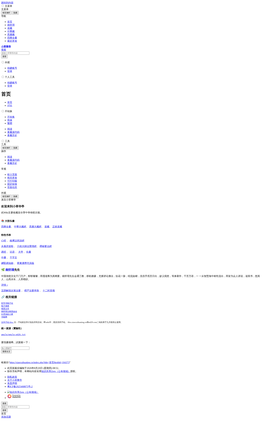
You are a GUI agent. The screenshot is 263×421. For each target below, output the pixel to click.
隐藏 (15, 13)
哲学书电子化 (7, 303)
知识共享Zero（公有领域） (55, 371)
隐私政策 (12, 377)
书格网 (4, 317)
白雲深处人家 (7, 314)
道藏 (46, 226)
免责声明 (12, 383)
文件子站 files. (7, 322)
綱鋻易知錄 (7, 263)
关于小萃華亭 (14, 380)
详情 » (4, 285)
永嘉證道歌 (7, 246)
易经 (3, 252)
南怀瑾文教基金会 (9, 311)
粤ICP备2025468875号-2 (20, 386)
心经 (3, 240)
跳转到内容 (7, 2)
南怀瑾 (9, 269)
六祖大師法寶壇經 (27, 246)
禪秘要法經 (46, 246)
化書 (28, 252)
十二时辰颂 (49, 290)
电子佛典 (5, 306)
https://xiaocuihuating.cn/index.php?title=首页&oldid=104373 (39, 362)
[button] (3, 6)
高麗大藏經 (35, 226)
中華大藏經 (20, 226)
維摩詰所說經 (17, 240)
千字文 (13, 257)
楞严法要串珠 (31, 290)
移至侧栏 (6, 13)
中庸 (3, 257)
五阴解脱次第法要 (11, 290)
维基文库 (5, 309)
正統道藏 (57, 226)
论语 (12, 252)
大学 (20, 252)
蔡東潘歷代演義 (25, 263)
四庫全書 (6, 226)
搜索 (4, 56)
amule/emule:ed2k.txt (13, 334)
